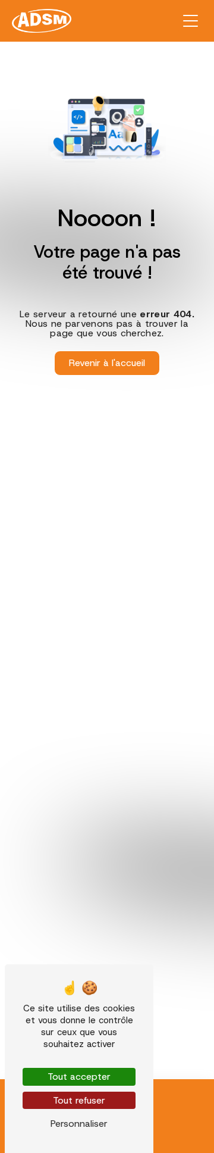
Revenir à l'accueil (107, 363)
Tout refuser (79, 1100)
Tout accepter (79, 1076)
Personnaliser (79, 1123)
